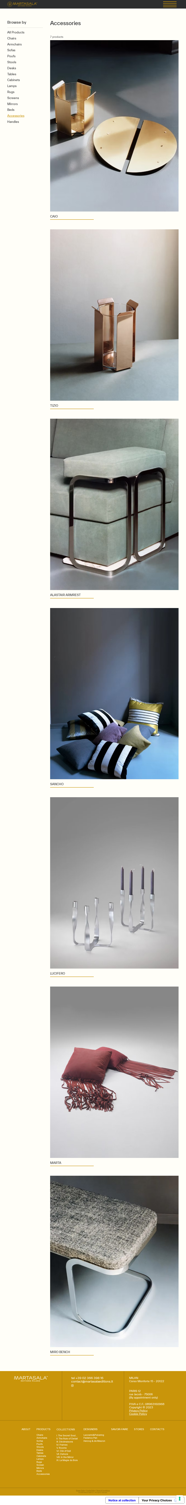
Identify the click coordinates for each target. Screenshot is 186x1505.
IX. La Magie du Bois (67, 1460)
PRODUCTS (43, 1429)
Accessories (43, 1474)
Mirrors (40, 1468)
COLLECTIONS (65, 1429)
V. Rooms (61, 1447)
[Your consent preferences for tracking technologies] (179, 1498)
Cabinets (41, 1456)
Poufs (40, 1444)
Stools (40, 1447)
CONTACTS (157, 1429)
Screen (40, 1465)
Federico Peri (90, 1438)
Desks (40, 1450)
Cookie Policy (138, 1413)
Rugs (39, 1462)
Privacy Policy (138, 1410)
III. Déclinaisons (64, 1441)
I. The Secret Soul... (66, 1435)
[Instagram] (72, 1385)
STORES (139, 1429)
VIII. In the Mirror (65, 1457)
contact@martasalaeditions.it (92, 1381)
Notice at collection (122, 1500)
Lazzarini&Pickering (94, 1435)
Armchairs (42, 1438)
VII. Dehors (62, 1454)
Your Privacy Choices (157, 1500)
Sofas (40, 1441)
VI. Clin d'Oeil (63, 1451)
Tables (40, 1453)
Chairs (40, 1435)
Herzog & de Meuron (94, 1441)
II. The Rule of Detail (67, 1438)
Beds (39, 1471)
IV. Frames (62, 1444)
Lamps (40, 1459)
